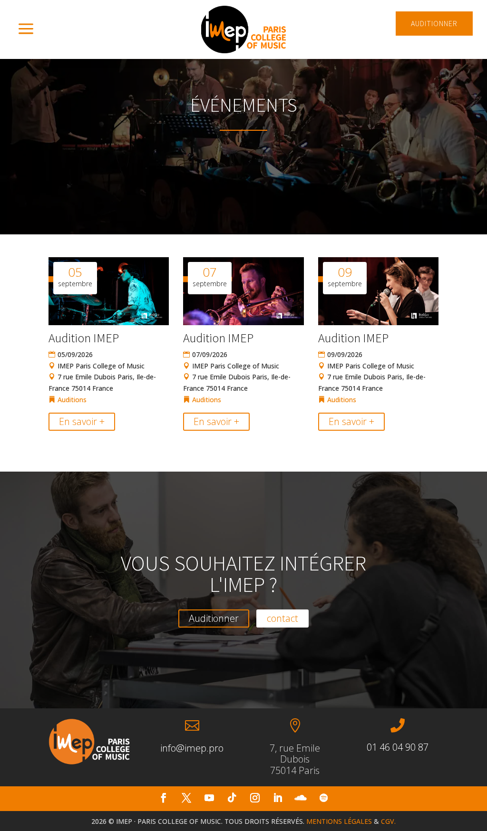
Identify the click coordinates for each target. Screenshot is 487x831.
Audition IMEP (84, 338)
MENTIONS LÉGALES (339, 821)
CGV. (388, 821)
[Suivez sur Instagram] (254, 797)
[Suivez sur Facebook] (163, 797)
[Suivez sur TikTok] (232, 797)
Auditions (72, 399)
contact (282, 618)
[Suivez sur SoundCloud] (300, 797)
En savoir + (82, 421)
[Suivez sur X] (186, 797)
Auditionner (214, 618)
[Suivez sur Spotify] (323, 797)
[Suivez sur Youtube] (209, 797)
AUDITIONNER (434, 23)
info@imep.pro (192, 748)
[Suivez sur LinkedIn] (277, 797)
